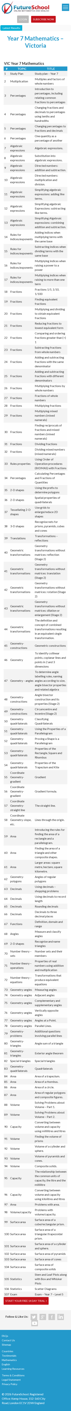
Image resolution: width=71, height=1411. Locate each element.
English (6, 1364)
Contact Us (8, 1340)
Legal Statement (11, 1379)
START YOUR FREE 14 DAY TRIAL (25, 1300)
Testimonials (9, 1355)
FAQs (5, 1335)
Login (23, 19)
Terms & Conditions (13, 1375)
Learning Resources (13, 1368)
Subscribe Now (43, 19)
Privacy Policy (9, 1384)
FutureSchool (25, 7)
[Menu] (65, 7)
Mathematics (9, 1360)
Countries (7, 1351)
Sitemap (6, 1344)
